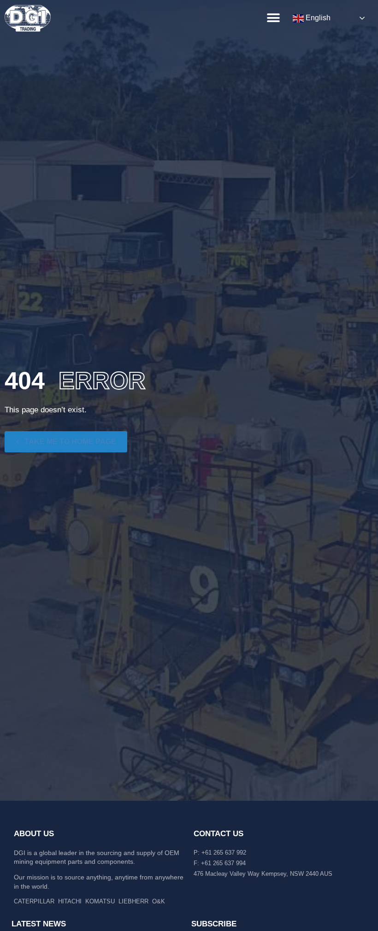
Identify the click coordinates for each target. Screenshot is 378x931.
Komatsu (100, 901)
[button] (273, 17)
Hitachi (70, 901)
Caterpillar (34, 901)
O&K (158, 901)
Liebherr (133, 901)
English (317, 18)
